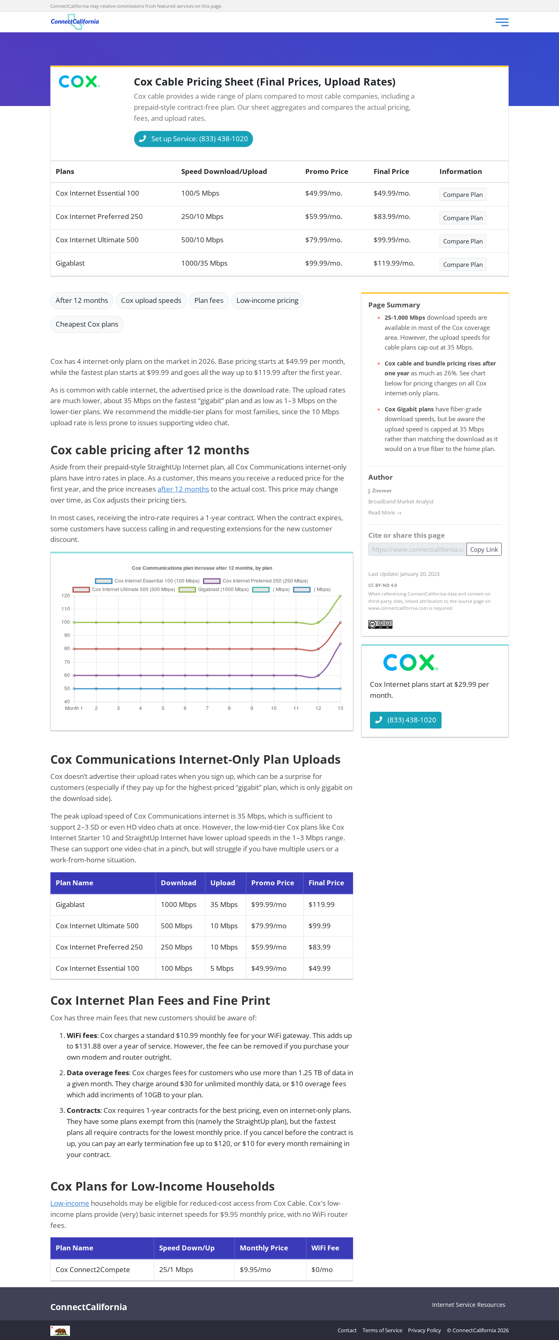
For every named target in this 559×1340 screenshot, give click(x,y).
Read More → (384, 512)
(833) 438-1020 (412, 719)
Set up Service (199, 138)
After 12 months (82, 300)
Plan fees (208, 300)
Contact (347, 1330)
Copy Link (484, 549)
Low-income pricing (267, 300)
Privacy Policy (424, 1330)
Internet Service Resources (468, 1304)
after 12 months (183, 489)
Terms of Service (382, 1330)
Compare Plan (463, 194)
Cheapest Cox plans (87, 324)
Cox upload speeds (151, 300)
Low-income (69, 1203)
